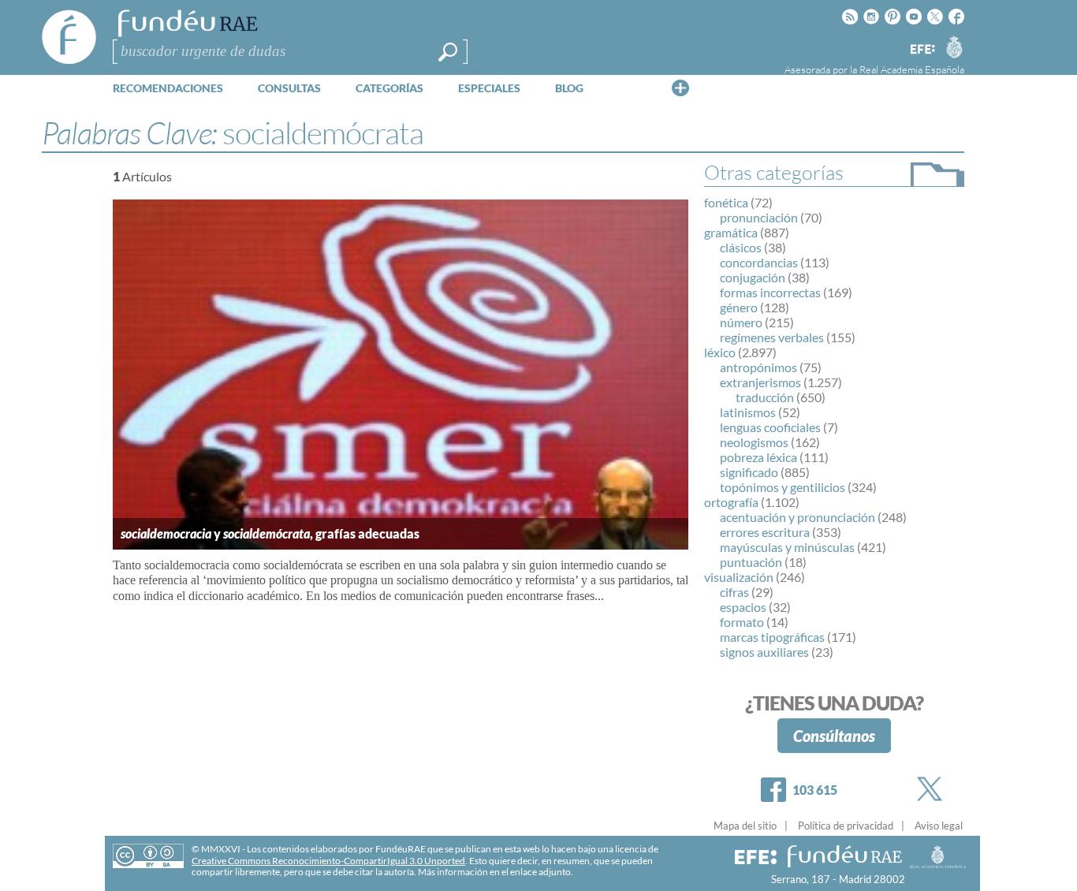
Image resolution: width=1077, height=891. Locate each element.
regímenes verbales (772, 337)
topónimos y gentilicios (782, 486)
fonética (726, 202)
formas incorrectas (770, 292)
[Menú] (680, 87)
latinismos (748, 411)
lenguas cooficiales (770, 426)
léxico (720, 352)
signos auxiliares (764, 651)
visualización (738, 576)
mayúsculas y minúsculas (787, 546)
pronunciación (759, 217)
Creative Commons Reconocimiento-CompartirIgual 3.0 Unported (328, 861)
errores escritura (765, 531)
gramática (731, 232)
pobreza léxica (758, 456)
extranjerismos (760, 382)
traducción (765, 397)
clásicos (741, 247)
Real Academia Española (911, 69)
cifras (734, 591)
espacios (743, 606)
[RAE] (954, 46)
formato (742, 621)
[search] (447, 52)
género (739, 307)
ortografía (731, 501)
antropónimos (758, 367)
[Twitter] (932, 789)
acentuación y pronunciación (797, 516)
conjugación (752, 277)
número (741, 322)
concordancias (759, 262)
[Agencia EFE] (921, 50)
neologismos (754, 441)
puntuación (751, 561)
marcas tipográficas (772, 636)
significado (749, 471)
